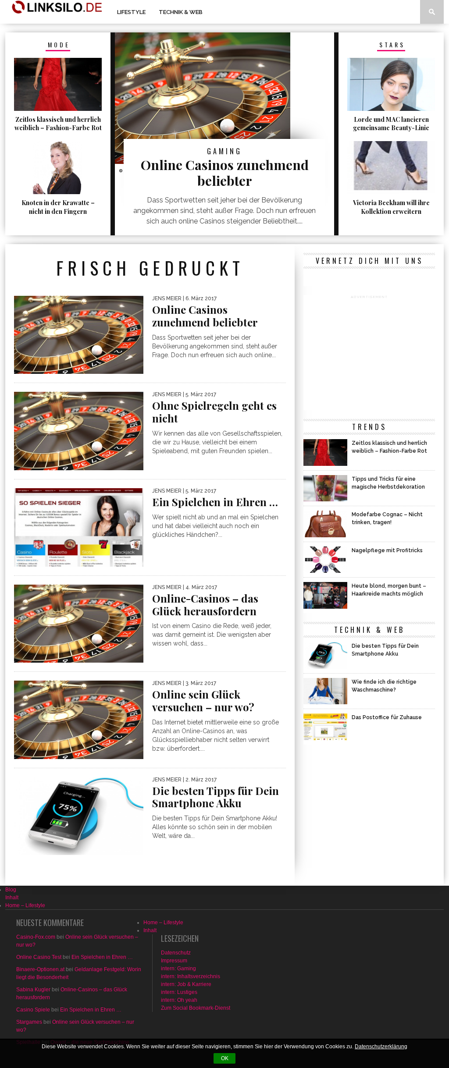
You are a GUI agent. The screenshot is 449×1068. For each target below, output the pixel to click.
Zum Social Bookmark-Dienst (195, 1008)
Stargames (29, 1022)
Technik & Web (181, 12)
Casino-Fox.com (35, 937)
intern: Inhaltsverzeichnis (190, 976)
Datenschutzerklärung (381, 1046)
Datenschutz (176, 953)
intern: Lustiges (179, 992)
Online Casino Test (38, 957)
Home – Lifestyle (25, 905)
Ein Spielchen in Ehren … (102, 957)
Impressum (174, 961)
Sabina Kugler (33, 989)
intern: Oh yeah (179, 1000)
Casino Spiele (33, 1010)
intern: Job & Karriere (186, 984)
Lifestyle (131, 12)
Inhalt (11, 897)
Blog (10, 890)
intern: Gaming (178, 968)
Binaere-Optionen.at (40, 969)
